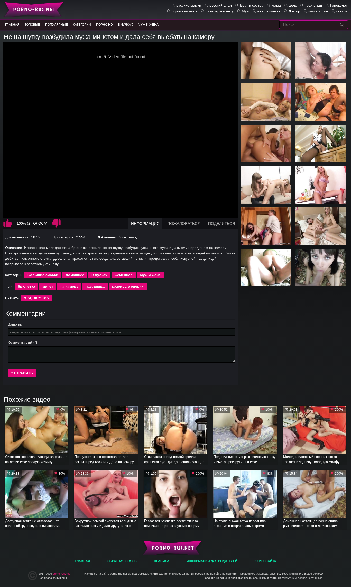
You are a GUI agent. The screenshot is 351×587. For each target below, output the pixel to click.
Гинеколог (338, 5)
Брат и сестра (251, 5)
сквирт (341, 11)
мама (276, 5)
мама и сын (318, 11)
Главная (32, 9)
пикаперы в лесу (220, 11)
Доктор (294, 11)
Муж (245, 11)
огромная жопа (184, 11)
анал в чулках (268, 11)
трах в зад (313, 5)
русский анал (220, 5)
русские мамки (188, 5)
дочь (293, 5)
